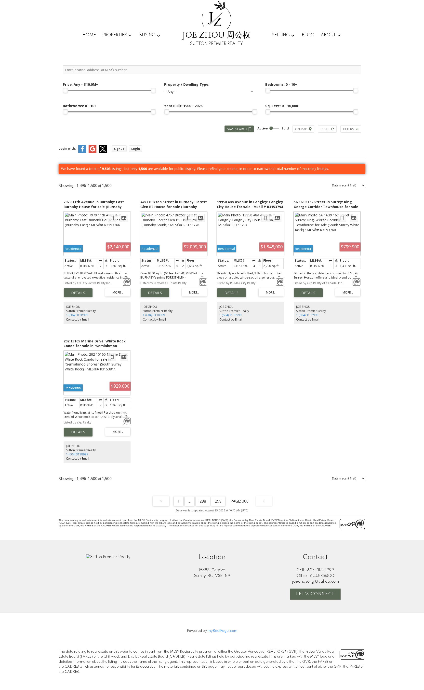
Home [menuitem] (89, 35)
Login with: (67, 148)
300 (245, 501)
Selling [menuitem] (281, 35)
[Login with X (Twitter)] (103, 152)
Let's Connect (315, 594)
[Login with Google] (92, 152)
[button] (315, 594)
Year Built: (183, 105)
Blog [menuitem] (308, 35)
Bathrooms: (79, 105)
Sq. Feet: (282, 105)
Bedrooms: (281, 84)
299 (218, 501)
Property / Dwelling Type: (186, 84)
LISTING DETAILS (78, 292)
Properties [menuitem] (114, 35)
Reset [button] (325, 129)
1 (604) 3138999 (77, 315)
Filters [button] (348, 129)
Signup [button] (119, 149)
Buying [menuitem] (147, 35)
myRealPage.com (222, 631)
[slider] (65, 90)
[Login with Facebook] (82, 152)
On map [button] (301, 129)
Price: (80, 84)
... (189, 501)
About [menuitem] (328, 35)
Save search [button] (237, 129)
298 (202, 501)
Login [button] (135, 149)
